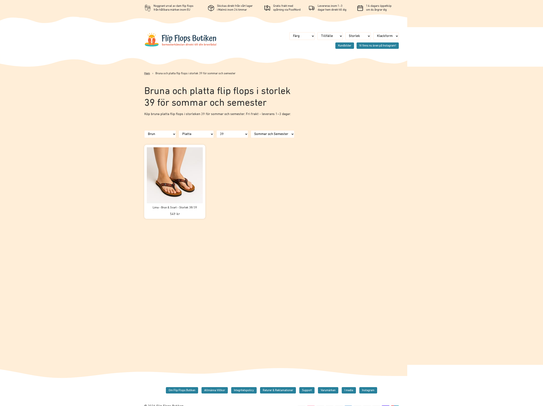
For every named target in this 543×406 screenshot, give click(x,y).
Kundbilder (344, 45)
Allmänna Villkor (214, 390)
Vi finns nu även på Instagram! (377, 45)
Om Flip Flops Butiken (182, 390)
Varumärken (328, 390)
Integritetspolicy (244, 390)
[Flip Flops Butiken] (181, 46)
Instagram (368, 390)
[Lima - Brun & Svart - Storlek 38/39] (175, 175)
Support (307, 390)
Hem (147, 73)
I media (348, 390)
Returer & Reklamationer (278, 390)
